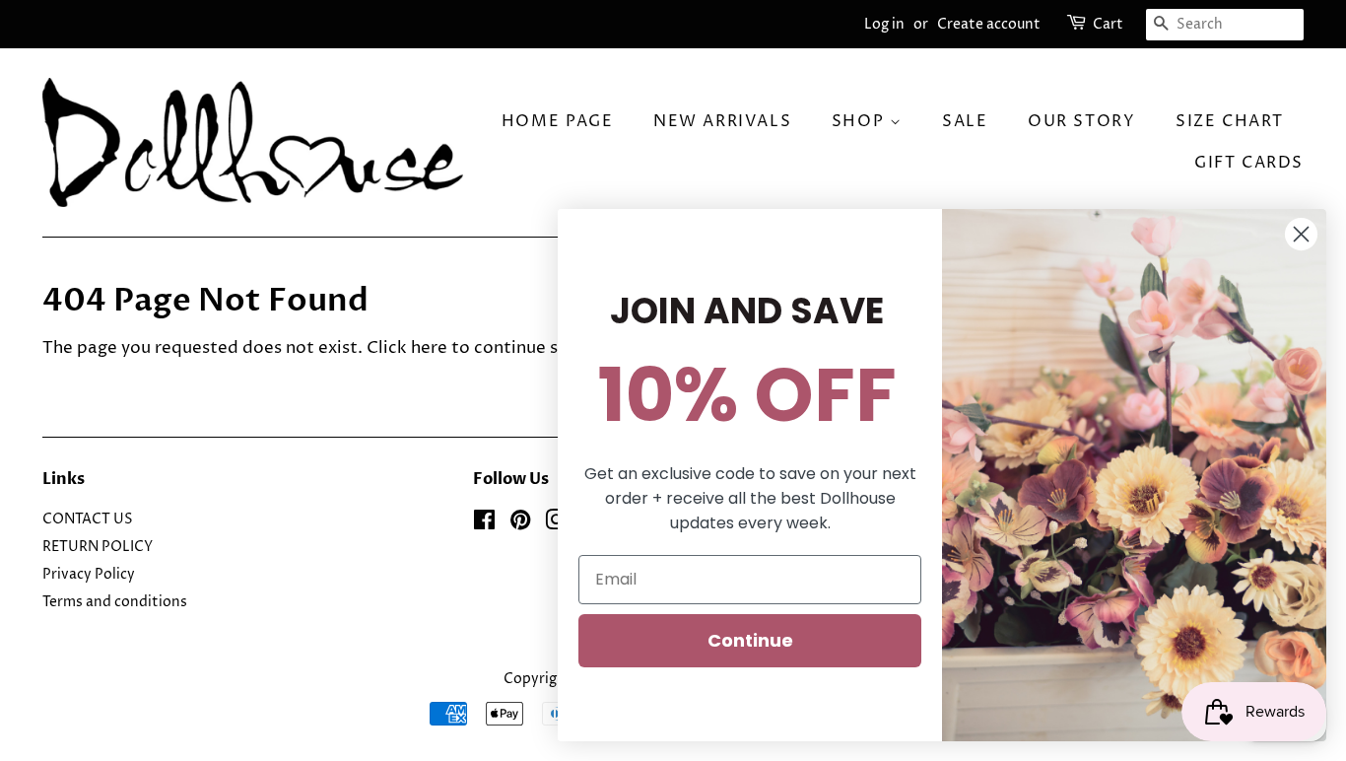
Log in (884, 24)
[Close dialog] (1301, 234)
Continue (750, 640)
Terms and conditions (114, 602)
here (429, 348)
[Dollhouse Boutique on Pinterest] (520, 524)
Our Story (1081, 121)
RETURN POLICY (97, 547)
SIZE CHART (1230, 121)
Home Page (557, 121)
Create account (989, 24)
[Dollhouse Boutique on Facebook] (484, 524)
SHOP (861, 121)
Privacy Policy (88, 575)
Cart (1108, 24)
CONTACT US (87, 519)
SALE (964, 121)
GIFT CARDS (1249, 162)
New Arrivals (722, 121)
